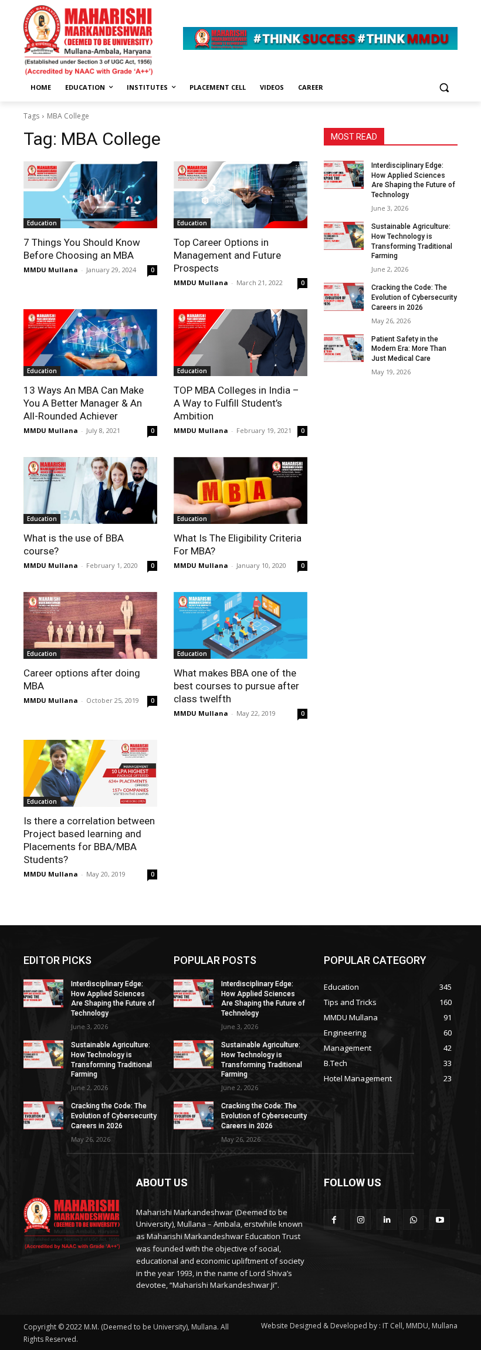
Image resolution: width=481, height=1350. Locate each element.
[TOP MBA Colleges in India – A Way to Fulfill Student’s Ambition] (240, 342)
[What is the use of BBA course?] (90, 490)
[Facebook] (334, 1219)
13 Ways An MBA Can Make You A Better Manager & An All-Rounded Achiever (83, 403)
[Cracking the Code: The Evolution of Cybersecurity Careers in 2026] (344, 297)
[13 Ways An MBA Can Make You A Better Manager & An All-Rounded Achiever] (90, 342)
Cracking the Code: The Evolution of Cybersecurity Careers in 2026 (414, 297)
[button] (444, 87)
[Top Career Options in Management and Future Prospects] (240, 194)
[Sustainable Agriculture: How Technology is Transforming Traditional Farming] (344, 236)
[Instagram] (360, 1219)
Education (42, 223)
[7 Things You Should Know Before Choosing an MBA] (90, 194)
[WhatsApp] (413, 1219)
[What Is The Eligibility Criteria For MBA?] (240, 490)
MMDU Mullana (50, 269)
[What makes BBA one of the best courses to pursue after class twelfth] (240, 625)
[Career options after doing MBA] (90, 625)
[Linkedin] (387, 1219)
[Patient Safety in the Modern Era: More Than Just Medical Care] (344, 348)
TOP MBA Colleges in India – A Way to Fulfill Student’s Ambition (236, 403)
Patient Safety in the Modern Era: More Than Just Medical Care (408, 349)
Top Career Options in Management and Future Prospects (227, 255)
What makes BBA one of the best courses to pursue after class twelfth (236, 686)
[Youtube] (439, 1219)
